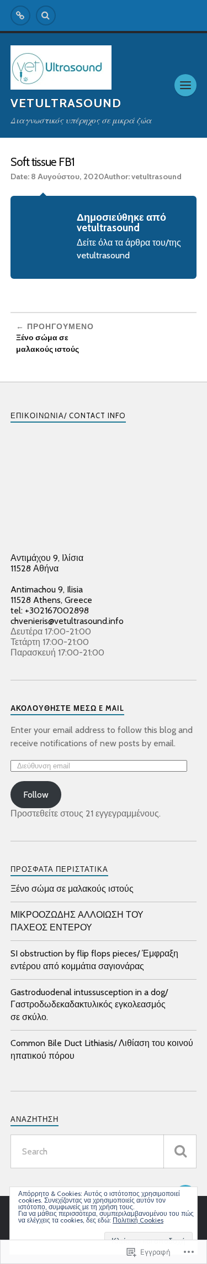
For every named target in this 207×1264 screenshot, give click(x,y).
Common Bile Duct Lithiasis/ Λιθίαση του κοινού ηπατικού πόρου (101, 1049)
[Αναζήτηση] (180, 1151)
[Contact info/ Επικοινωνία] (20, 15)
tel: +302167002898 (49, 610)
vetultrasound (156, 176)
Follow (36, 794)
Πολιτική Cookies (138, 1220)
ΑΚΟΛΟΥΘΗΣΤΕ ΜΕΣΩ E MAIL (67, 708)
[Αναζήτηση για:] (103, 1151)
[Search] (46, 15)
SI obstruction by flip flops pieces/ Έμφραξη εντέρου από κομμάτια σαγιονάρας (94, 959)
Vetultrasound (65, 103)
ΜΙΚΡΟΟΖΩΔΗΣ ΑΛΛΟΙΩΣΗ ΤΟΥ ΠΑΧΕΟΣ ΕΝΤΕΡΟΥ (77, 920)
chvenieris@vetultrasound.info (67, 621)
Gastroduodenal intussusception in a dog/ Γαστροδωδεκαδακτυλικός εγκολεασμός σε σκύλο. (89, 1004)
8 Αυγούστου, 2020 (67, 176)
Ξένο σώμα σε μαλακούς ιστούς (72, 888)
